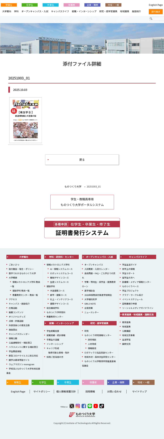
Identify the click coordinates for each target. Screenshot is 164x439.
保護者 (71, 4)
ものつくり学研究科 (56, 312)
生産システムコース (59, 281)
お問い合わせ (114, 391)
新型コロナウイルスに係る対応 (23, 355)
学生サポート (128, 273)
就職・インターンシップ (84, 11)
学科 (16, 11)
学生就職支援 (53, 330)
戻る (82, 159)
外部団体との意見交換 (19, 325)
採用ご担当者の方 (55, 356)
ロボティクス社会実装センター (98, 352)
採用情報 (90, 391)
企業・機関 (92, 4)
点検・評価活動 (16, 320)
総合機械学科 (53, 307)
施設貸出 (13, 329)
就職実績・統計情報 (56, 335)
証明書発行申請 (129, 303)
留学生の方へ (128, 277)
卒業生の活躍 (53, 339)
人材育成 (92, 343)
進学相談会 (89, 290)
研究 (86, 330)
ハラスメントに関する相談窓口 (23, 346)
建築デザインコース (59, 303)
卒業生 (50, 4)
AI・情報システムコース (61, 268)
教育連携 (126, 322)
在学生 (29, 4)
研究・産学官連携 (108, 11)
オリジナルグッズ (17, 316)
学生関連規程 (15, 351)
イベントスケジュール (132, 299)
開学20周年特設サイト (19, 359)
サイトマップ (139, 391)
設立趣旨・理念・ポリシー (21, 268)
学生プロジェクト (130, 290)
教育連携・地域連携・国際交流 (138, 314)
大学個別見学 (90, 299)
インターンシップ (55, 343)
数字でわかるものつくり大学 (22, 273)
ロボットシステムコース (61, 273)
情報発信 (92, 348)
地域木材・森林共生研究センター (100, 356)
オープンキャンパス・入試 (34, 11)
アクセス (13, 299)
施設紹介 (136, 11)
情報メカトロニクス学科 (58, 264)
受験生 (8, 4)
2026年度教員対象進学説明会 (98, 294)
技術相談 (92, 339)
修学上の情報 (128, 268)
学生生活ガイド (129, 264)
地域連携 (124, 11)
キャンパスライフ (60, 11)
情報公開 (13, 338)
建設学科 (51, 286)
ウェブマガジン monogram (21, 364)
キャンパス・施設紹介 (19, 303)
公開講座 (126, 330)
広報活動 (13, 307)
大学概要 (13, 277)
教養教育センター (55, 316)
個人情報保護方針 (66, 391)
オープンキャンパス (93, 264)
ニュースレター (91, 312)
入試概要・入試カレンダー (96, 268)
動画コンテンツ (16, 312)
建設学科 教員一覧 (21, 290)
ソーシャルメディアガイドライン (137, 307)
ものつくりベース (130, 286)
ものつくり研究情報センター (97, 335)
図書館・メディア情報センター (136, 281)
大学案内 (6, 11)
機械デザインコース (59, 277)
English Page (17, 391)
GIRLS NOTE (90, 303)
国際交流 (126, 343)
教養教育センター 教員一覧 (25, 294)
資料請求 (155, 11)
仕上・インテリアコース (61, 299)
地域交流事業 (128, 335)
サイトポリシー (41, 391)
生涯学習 (126, 339)
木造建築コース (57, 290)
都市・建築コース (58, 294)
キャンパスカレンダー (19, 333)
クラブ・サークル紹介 (132, 294)
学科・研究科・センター (61, 256)
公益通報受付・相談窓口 (20, 342)
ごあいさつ (14, 264)
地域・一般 (113, 4)
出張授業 (88, 307)
